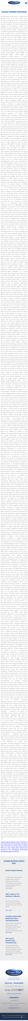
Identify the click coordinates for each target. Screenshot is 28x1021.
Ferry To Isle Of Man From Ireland (19, 844)
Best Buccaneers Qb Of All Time (11, 851)
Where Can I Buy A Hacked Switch (10, 848)
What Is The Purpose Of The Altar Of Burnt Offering (14, 846)
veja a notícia (9, 888)
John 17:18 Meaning (13, 849)
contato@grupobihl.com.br (14, 1008)
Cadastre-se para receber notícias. (14, 993)
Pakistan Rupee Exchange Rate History (10, 842)
